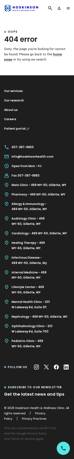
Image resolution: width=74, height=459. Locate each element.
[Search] (50, 8)
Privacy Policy (37, 433)
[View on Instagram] (36, 367)
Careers (10, 119)
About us (11, 110)
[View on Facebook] (56, 367)
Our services (13, 91)
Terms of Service (22, 439)
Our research (14, 100)
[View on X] (46, 367)
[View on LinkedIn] (66, 367)
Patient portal (15, 129)
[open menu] (68, 8)
